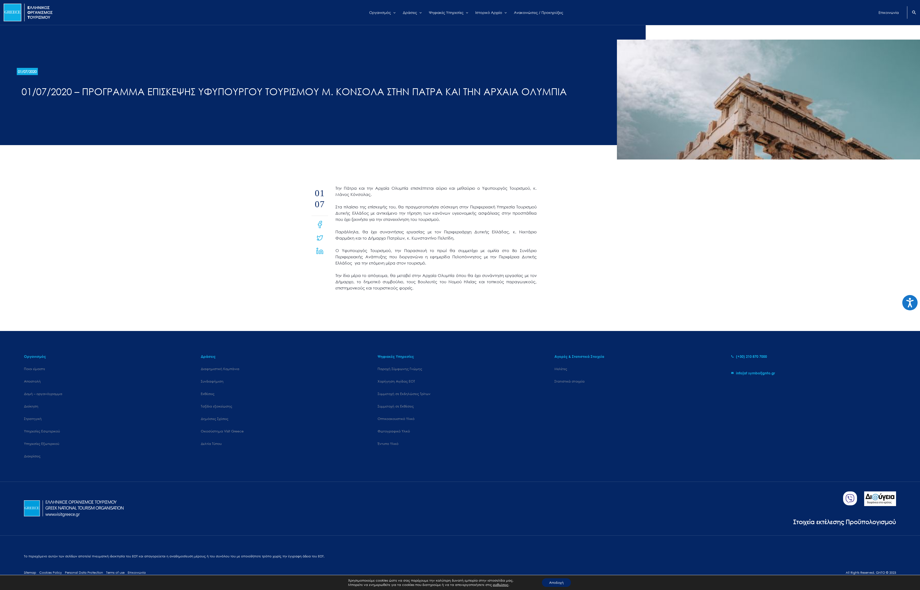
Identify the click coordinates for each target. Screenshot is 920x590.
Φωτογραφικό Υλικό (394, 431)
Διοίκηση (31, 406)
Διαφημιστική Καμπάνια (220, 368)
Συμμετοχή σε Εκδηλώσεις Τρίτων (404, 393)
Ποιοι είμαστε (34, 368)
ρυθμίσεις (500, 585)
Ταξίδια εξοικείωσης (216, 406)
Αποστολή (32, 381)
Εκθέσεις (207, 393)
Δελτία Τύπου (211, 443)
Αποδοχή (556, 582)
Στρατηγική (33, 418)
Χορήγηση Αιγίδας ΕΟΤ (396, 381)
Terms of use (115, 573)
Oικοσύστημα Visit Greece (222, 431)
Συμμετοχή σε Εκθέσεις (396, 406)
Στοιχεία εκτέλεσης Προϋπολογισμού (844, 521)
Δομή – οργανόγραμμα (43, 393)
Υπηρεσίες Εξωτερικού (41, 443)
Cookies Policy (50, 573)
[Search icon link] (914, 13)
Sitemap (30, 573)
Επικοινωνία (137, 573)
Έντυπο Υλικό (388, 443)
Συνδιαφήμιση (212, 381)
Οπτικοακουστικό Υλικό (396, 418)
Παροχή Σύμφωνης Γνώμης (400, 368)
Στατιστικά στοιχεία (569, 381)
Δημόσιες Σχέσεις (214, 418)
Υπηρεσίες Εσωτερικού (42, 431)
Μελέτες (560, 368)
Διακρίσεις (32, 456)
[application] (393, 12)
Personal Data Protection (84, 573)
